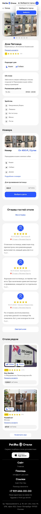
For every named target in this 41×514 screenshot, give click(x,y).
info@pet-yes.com (20, 475)
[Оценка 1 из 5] (15, 234)
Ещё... (6, 253)
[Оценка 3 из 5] (20, 234)
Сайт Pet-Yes (20, 483)
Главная (20, 466)
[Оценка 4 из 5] (23, 234)
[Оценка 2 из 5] (17, 234)
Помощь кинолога (20, 487)
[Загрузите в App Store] (20, 455)
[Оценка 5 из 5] (26, 234)
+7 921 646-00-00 (21, 491)
